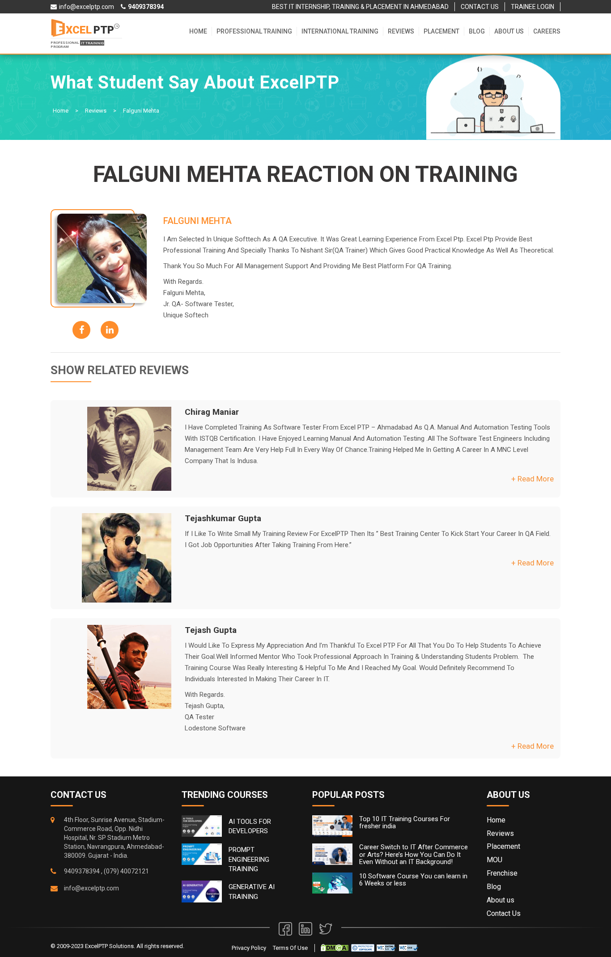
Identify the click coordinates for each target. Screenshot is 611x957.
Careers (546, 31)
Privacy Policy (249, 947)
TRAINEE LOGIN (532, 6)
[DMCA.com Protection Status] (334, 947)
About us (509, 31)
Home (198, 31)
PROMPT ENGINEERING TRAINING (249, 859)
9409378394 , (83, 871)
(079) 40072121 (126, 871)
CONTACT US (480, 6)
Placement (441, 31)
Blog (477, 31)
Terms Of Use (290, 947)
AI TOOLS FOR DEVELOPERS (250, 826)
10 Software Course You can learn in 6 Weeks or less (413, 880)
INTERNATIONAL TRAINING (339, 31)
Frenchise (502, 873)
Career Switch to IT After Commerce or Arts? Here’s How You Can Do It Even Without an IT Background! (413, 854)
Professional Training (254, 31)
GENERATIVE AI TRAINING (252, 891)
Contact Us (504, 913)
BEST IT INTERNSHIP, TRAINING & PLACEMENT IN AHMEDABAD (360, 6)
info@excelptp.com (91, 888)
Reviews (401, 31)
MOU (494, 860)
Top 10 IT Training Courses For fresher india (404, 822)
